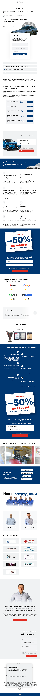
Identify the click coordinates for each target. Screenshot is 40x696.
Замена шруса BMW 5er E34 (13, 106)
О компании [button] (5, 11)
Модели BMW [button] (12, 11)
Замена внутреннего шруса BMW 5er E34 (12, 116)
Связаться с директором (20, 619)
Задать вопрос (31, 655)
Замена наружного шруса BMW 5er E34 (13, 121)
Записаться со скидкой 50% (20, 271)
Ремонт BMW (5, 15)
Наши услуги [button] (20, 11)
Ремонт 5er (11, 15)
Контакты (5, 12)
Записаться (30, 101)
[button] (35, 312)
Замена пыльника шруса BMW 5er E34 (13, 111)
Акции (32, 11)
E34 (15, 15)
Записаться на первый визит (20, 435)
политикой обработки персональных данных (20, 52)
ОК (20, 694)
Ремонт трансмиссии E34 (22, 15)
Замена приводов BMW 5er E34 (12, 102)
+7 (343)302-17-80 (20, 8)
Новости (26, 11)
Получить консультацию (20, 54)
